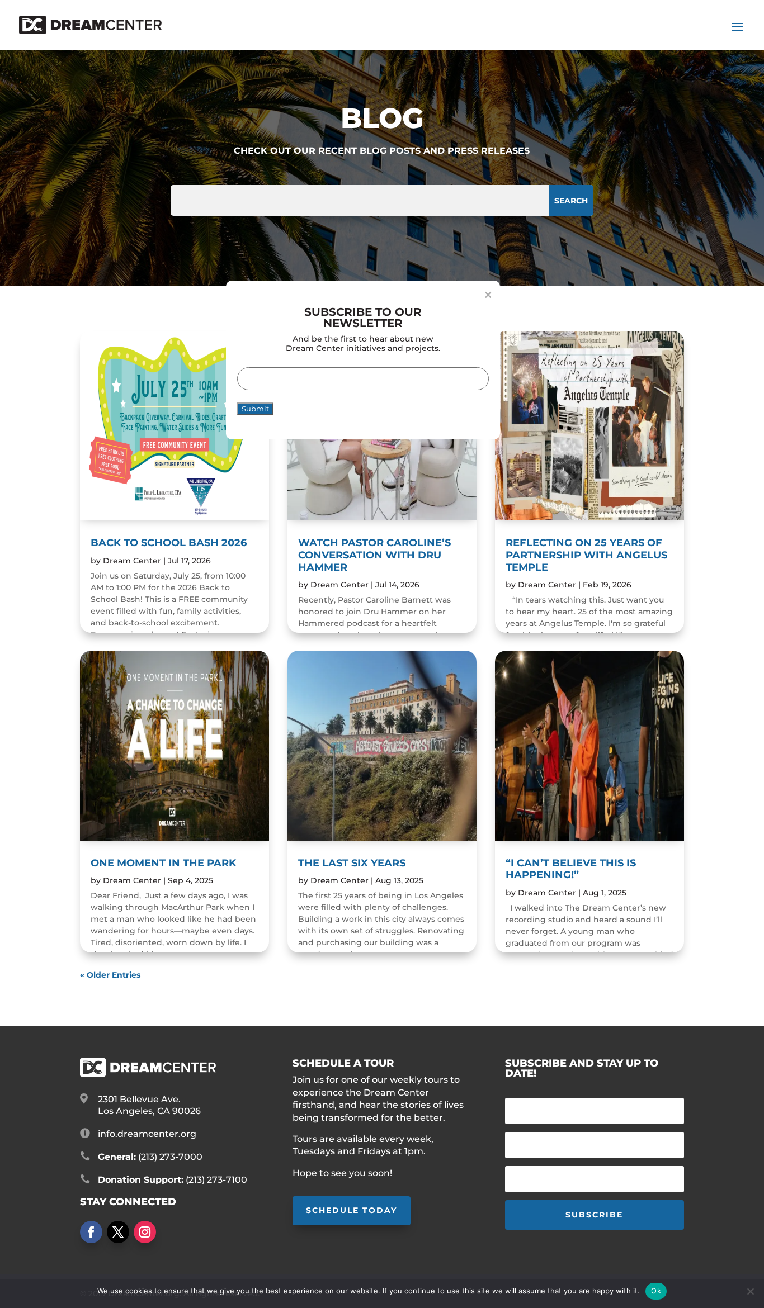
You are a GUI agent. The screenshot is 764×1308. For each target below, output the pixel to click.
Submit (255, 408)
